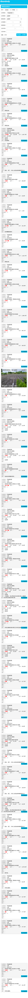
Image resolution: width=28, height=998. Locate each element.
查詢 (19, 34)
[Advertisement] (14, 948)
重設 (24, 34)
